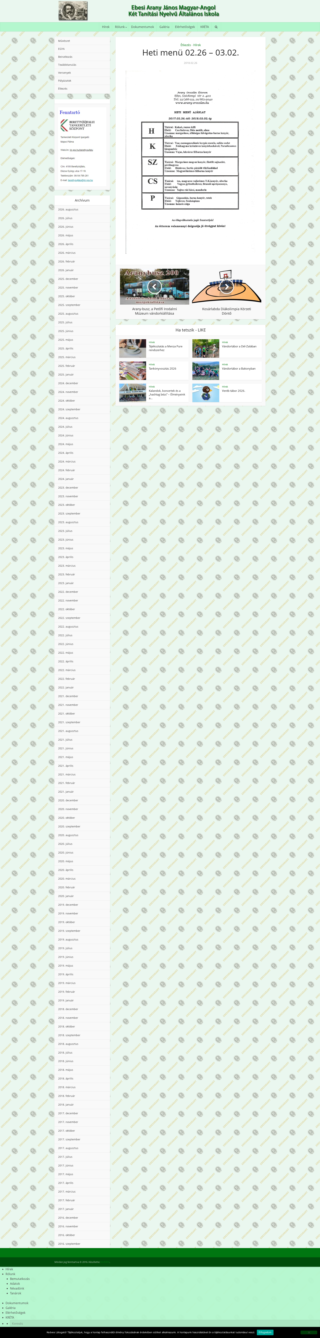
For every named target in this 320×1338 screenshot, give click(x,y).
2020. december (68, 800)
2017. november (68, 1122)
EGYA (61, 49)
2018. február (66, 1096)
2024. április (65, 453)
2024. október (66, 400)
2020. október (66, 817)
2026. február (66, 261)
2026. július (65, 218)
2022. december (68, 591)
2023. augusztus (68, 522)
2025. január (66, 374)
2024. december (68, 383)
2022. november (68, 600)
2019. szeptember (69, 931)
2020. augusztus (68, 835)
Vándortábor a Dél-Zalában (239, 346)
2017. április (65, 1183)
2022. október (66, 609)
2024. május (65, 444)
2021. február (66, 783)
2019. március (67, 983)
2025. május (65, 339)
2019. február (66, 991)
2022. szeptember (69, 618)
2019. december (68, 904)
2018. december (68, 1009)
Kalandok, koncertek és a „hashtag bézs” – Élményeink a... (167, 394)
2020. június (65, 852)
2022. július (65, 635)
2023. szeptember (69, 513)
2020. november (68, 809)
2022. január (66, 687)
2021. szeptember (69, 722)
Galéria (164, 27)
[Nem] (309, 1332)
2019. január (66, 1000)
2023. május (65, 548)
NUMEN (105, 1262)
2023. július (65, 531)
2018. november (68, 1018)
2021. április (65, 765)
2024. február (66, 470)
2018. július (65, 1052)
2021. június (65, 748)
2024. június (65, 435)
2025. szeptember (69, 305)
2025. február (66, 366)
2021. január (66, 791)
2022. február (66, 678)
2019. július (65, 948)
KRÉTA (204, 27)
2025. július (65, 322)
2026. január (66, 270)
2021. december (68, 696)
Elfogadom (265, 1332)
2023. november (68, 496)
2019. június (65, 957)
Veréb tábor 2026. (233, 391)
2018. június (65, 1061)
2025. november (68, 287)
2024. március (67, 461)
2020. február (66, 887)
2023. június (65, 539)
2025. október (66, 296)
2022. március (67, 670)
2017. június (65, 1165)
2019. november (68, 913)
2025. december (68, 279)
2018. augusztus (68, 1044)
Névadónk (17, 1288)
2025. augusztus (68, 313)
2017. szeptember (69, 1139)
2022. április (65, 661)
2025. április (65, 348)
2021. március (67, 774)
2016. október (66, 1235)
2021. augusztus (68, 731)
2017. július (65, 1156)
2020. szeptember (69, 826)
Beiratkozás (65, 56)
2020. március (67, 878)
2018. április (65, 1078)
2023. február (66, 574)
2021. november (68, 705)
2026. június (65, 226)
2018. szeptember (69, 1035)
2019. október (66, 922)
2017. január (66, 1209)
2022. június (65, 644)
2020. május (65, 861)
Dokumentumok (142, 27)
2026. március (67, 252)
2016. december (68, 1217)
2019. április (65, 974)
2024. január (66, 479)
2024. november (68, 392)
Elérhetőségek (185, 27)
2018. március (67, 1087)
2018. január (66, 1104)
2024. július (65, 426)
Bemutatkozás (20, 1279)
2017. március (67, 1191)
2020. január (66, 896)
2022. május (65, 652)
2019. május (65, 965)
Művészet (64, 41)
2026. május (65, 235)
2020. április (65, 870)
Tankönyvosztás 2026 (162, 368)
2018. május (65, 1070)
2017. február (66, 1200)
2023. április (65, 557)
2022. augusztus (68, 626)
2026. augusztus (68, 209)
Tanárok (15, 1293)
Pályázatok (64, 80)
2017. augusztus (68, 1148)
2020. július (65, 844)
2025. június (65, 331)
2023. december (68, 487)
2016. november (68, 1226)
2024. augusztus (68, 418)
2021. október (66, 713)
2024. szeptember (69, 409)
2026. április (65, 244)
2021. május (65, 757)
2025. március (67, 357)
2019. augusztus (68, 939)
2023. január (66, 583)
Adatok (15, 1284)
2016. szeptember (69, 1243)
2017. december (68, 1113)
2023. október (66, 505)
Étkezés (62, 88)
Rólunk (120, 27)
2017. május (65, 1174)
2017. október (66, 1130)
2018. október (66, 1026)
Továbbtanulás (67, 64)
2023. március (67, 565)
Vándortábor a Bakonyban (239, 368)
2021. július (65, 739)
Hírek (105, 27)
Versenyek (64, 72)
